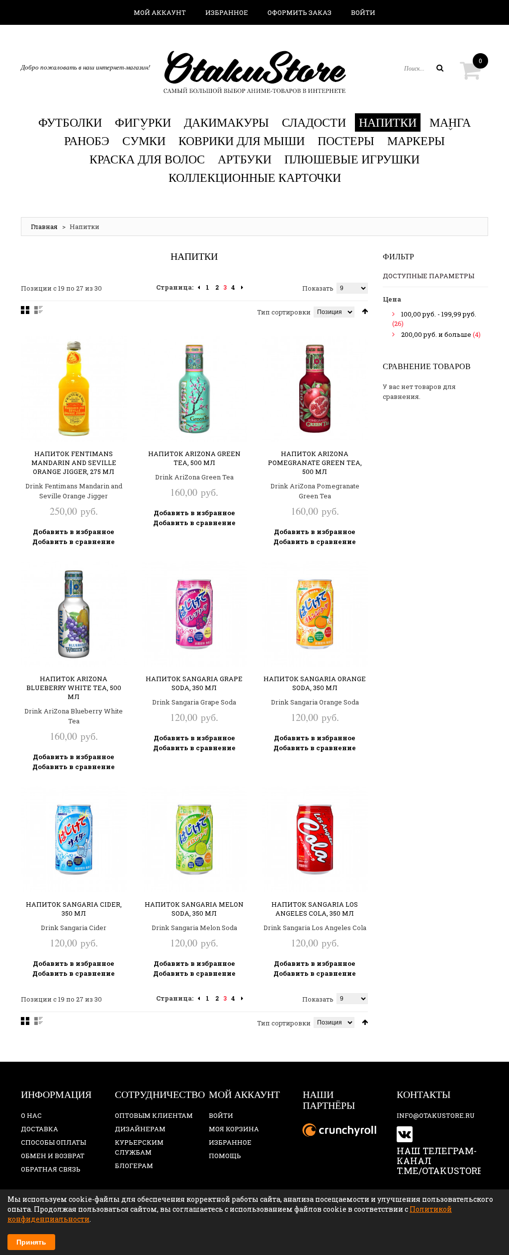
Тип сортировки (284, 312)
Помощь (225, 1155)
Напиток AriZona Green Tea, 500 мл (194, 458)
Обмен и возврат (53, 1155)
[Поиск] (439, 68)
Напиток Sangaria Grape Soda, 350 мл (194, 683)
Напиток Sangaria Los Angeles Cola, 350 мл (314, 909)
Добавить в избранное (73, 531)
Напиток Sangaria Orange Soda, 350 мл (314, 683)
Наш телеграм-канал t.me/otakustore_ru (449, 1161)
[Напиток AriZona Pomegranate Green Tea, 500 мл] (315, 389)
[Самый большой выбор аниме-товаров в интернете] (254, 72)
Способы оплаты (53, 1142)
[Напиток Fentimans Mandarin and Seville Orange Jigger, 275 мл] (74, 389)
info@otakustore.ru (436, 1115)
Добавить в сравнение (73, 541)
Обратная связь (51, 1169)
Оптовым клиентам (154, 1115)
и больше (436, 334)
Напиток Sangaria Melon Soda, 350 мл (194, 909)
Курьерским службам (139, 1147)
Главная (44, 226)
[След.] (242, 287)
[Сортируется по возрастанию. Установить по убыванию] (365, 311)
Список (38, 310)
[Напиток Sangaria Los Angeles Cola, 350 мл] (315, 839)
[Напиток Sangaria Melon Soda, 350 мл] (195, 839)
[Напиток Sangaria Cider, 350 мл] (74, 839)
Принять (31, 1242)
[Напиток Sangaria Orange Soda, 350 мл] (315, 614)
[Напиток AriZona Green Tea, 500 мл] (195, 389)
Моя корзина (234, 1128)
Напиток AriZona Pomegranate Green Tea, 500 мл (315, 462)
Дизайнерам (140, 1128)
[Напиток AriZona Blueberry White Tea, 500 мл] (74, 614)
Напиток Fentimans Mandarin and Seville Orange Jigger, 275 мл (73, 462)
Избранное (226, 12)
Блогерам (134, 1165)
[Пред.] (198, 287)
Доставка (39, 1128)
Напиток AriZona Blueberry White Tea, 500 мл (73, 687)
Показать (318, 288)
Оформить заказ (299, 12)
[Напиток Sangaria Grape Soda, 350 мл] (195, 614)
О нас (31, 1115)
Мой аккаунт (160, 12)
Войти (363, 12)
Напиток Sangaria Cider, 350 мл (74, 909)
